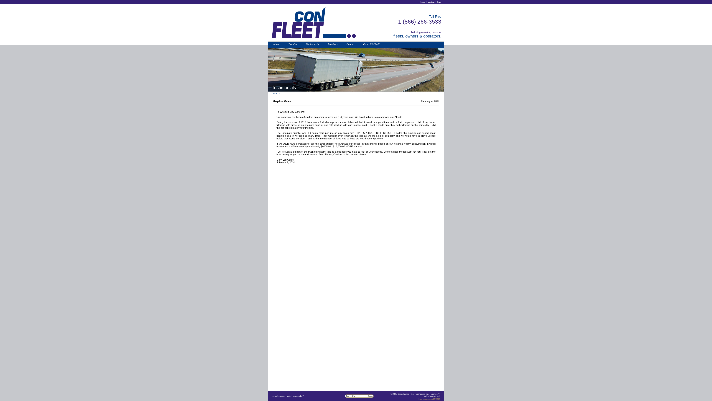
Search (370, 396)
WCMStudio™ (298, 396)
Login (439, 2)
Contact (431, 2)
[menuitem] (276, 45)
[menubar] (326, 45)
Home (423, 2)
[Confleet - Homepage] (312, 40)
